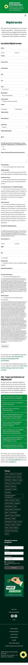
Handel (6, 500)
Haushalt (12, 500)
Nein (4, 149)
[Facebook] (12, 616)
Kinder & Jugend (9, 509)
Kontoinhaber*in (5, 239)
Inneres (17, 500)
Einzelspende (4, 261)
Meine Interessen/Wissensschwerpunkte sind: (13, 152)
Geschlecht (4, 124)
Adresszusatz (4, 68)
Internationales (8, 506)
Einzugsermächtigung (7, 274)
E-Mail (3, 104)
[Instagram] (15, 616)
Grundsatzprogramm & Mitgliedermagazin (12, 187)
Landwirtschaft (13, 512)
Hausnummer (5, 62)
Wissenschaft (14, 531)
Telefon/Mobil (4, 112)
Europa (13, 483)
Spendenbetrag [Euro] (6, 268)
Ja (3, 147)
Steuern (20, 521)
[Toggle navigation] (25, 15)
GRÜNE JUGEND (5, 170)
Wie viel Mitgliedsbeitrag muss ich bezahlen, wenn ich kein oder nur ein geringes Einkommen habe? (12, 416)
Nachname (17, 52)
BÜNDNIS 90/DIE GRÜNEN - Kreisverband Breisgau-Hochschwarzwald (16, 8)
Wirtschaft (7, 531)
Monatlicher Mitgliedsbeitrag (9, 226)
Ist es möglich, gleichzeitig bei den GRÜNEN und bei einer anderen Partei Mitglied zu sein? (12, 439)
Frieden (14, 489)
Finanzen (7, 486)
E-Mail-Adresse (4, 109)
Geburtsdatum (5, 118)
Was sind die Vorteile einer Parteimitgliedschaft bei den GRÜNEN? (12, 397)
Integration (17, 503)
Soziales (14, 521)
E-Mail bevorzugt (5, 177)
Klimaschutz (17, 509)
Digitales (15, 480)
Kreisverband (5, 99)
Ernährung (7, 483)
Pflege (13, 518)
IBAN (2, 246)
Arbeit (6, 474)
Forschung (13, 486)
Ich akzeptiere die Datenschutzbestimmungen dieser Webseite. (12, 563)
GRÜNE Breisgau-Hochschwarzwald (16, 4)
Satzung (11, 462)
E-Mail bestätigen (18, 109)
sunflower (12, 655)
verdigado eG (10, 657)
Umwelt (18, 524)
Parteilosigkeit (5, 164)
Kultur (6, 512)
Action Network (5, 202)
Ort (2, 80)
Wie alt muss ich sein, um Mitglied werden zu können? (12, 403)
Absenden (5, 346)
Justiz (15, 506)
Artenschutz (12, 474)
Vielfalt (6, 527)
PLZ (2, 74)
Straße (3, 55)
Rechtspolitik (8, 521)
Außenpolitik (8, 477)
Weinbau (16, 527)
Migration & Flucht (9, 515)
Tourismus (7, 524)
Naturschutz (8, 518)
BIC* (2, 253)
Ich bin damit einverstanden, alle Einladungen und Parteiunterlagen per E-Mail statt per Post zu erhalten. (14, 181)
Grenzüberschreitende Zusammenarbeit (10, 496)
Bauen (14, 477)
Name (3, 48)
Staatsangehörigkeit (6, 130)
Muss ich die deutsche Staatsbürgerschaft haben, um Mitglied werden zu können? (12, 423)
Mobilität (18, 515)
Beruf (2, 137)
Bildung (19, 477)
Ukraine (13, 524)
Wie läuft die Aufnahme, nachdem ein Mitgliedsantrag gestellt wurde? (13, 446)
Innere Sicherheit (9, 503)
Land (2, 86)
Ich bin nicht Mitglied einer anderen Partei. (14, 167)
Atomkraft (19, 474)
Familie (18, 483)
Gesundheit (7, 492)
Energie (20, 480)
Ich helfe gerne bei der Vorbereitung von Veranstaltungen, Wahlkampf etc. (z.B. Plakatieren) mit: (13, 143)
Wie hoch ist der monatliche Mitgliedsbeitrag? (10, 409)
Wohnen (7, 534)
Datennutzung (5, 295)
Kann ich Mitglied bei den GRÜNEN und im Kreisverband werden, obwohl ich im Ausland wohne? (13, 431)
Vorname (3, 52)
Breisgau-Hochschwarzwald (10, 101)
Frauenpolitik (8, 489)
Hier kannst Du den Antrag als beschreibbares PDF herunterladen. (12, 358)
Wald (11, 527)
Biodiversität (8, 480)
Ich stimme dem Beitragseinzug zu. (12, 276)
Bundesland (4, 93)
